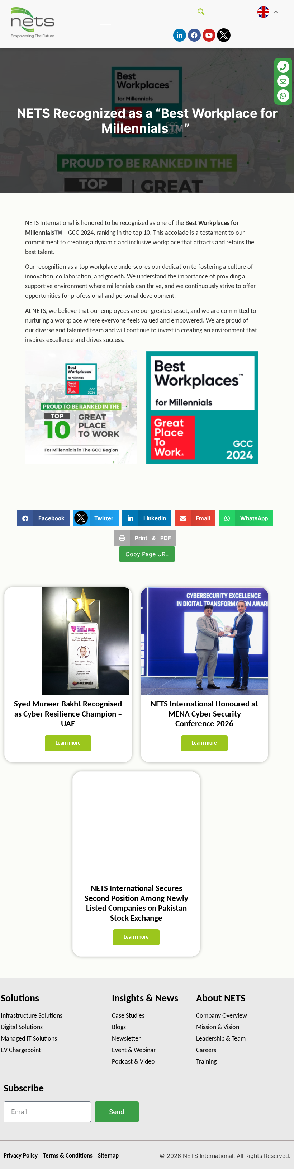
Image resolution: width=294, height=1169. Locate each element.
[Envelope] (283, 81)
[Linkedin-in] (179, 35)
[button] (43, 518)
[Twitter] (223, 35)
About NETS (220, 999)
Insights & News (145, 999)
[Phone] (283, 67)
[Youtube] (209, 35)
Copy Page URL (147, 554)
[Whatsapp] (283, 95)
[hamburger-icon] (106, 23)
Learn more (68, 743)
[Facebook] (194, 35)
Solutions (20, 999)
